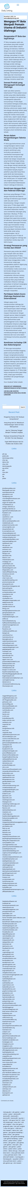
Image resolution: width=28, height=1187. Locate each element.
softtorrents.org (7, 1017)
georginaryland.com (8, 613)
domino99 (17, 1114)
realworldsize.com (8, 761)
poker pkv (5, 456)
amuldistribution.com (9, 958)
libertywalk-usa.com (8, 490)
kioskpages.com (7, 1042)
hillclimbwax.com (8, 875)
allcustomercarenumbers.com (11, 1005)
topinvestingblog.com (9, 541)
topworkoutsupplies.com (10, 928)
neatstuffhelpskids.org (9, 572)
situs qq (4, 460)
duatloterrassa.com (8, 1021)
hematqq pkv (7, 1159)
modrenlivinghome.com (10, 1076)
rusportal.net (6, 724)
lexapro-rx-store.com (9, 670)
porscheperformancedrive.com (12, 1026)
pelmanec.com (7, 702)
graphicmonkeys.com (9, 991)
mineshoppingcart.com (9, 926)
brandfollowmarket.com (10, 859)
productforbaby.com (8, 765)
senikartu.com (6, 722)
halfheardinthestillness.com (11, 623)
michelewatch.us (7, 504)
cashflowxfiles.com (8, 791)
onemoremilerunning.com (10, 785)
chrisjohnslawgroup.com (10, 1009)
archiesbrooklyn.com (9, 592)
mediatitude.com (7, 523)
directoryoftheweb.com (9, 706)
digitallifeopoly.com (8, 934)
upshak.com (6, 830)
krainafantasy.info (8, 718)
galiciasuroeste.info (8, 566)
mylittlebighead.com (9, 979)
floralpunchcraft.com (9, 806)
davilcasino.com (7, 946)
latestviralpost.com (8, 775)
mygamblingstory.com (9, 696)
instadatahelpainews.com (10, 1079)
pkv (3, 470)
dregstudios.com (7, 570)
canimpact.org (7, 653)
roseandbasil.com (8, 615)
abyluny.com (6, 1091)
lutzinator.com (6, 1030)
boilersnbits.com (7, 773)
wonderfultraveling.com (10, 580)
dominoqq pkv (7, 466)
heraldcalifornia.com (8, 989)
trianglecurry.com (8, 1044)
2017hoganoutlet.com (9, 700)
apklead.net (6, 1095)
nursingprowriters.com (9, 844)
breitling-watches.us (8, 509)
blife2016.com (6, 1034)
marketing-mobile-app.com (11, 804)
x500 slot (18, 1128)
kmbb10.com (6, 794)
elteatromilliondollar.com (10, 755)
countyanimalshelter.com (10, 863)
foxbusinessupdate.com (10, 818)
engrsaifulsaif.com (8, 970)
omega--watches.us (8, 507)
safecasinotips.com (8, 999)
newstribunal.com (8, 907)
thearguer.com (7, 802)
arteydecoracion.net (8, 606)
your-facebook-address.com (11, 1072)
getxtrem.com (6, 796)
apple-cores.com (7, 659)
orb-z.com (5, 767)
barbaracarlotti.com (8, 663)
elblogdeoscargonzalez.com (11, 600)
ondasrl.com (6, 1032)
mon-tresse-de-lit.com (9, 1062)
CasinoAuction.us (7, 637)
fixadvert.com (6, 513)
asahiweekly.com (7, 983)
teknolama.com (7, 763)
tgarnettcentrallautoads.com (11, 511)
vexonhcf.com (6, 519)
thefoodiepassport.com (9, 645)
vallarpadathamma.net (9, 759)
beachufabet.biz (7, 1060)
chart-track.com (7, 578)
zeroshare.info (6, 555)
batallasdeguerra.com (9, 568)
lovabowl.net (6, 903)
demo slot (5, 462)
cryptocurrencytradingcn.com (11, 853)
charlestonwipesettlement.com (12, 857)
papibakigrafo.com (8, 649)
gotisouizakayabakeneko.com (11, 743)
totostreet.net (6, 944)
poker (4, 478)
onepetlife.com (7, 1056)
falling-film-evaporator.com (11, 840)
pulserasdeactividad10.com (11, 661)
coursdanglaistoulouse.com (11, 498)
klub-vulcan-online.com (9, 1011)
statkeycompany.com (9, 537)
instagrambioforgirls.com (10, 789)
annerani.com (6, 549)
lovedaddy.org (6, 820)
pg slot (21, 1118)
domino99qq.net (7, 704)
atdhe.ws (5, 619)
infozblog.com (6, 596)
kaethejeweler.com (8, 1052)
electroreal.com (7, 920)
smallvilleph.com (7, 564)
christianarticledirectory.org (11, 684)
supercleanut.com (8, 985)
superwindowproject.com (10, 647)
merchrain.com (7, 1083)
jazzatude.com (6, 551)
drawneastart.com (8, 995)
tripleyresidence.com (9, 1015)
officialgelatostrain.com (9, 1050)
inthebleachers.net (8, 668)
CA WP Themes (21, 1183)
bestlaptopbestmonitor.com (11, 610)
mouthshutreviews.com (9, 930)
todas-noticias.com (8, 720)
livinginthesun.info (8, 728)
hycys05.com (6, 783)
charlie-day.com (7, 814)
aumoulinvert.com (8, 643)
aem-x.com (5, 950)
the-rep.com (6, 545)
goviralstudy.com (7, 655)
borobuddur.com (7, 960)
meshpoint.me (7, 745)
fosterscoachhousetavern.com (12, 769)
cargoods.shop (7, 732)
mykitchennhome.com (9, 641)
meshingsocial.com (8, 800)
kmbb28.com (6, 1085)
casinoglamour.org (8, 680)
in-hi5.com (5, 716)
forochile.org (6, 576)
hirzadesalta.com (7, 932)
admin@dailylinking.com (11, 18)
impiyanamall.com (8, 940)
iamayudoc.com (7, 977)
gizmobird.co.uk (7, 494)
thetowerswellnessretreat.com (12, 1048)
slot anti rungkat (19, 1126)
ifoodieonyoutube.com (9, 924)
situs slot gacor (17, 1124)
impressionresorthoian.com (11, 836)
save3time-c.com (7, 517)
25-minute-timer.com (9, 966)
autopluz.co (6, 515)
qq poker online (18, 1159)
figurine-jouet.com (8, 1070)
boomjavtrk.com (7, 1093)
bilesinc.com (6, 557)
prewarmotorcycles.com (10, 525)
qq (3, 476)
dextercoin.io (6, 682)
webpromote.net (7, 602)
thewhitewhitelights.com (10, 617)
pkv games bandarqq (15, 1132)
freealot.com (6, 981)
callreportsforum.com (9, 1087)
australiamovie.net (8, 492)
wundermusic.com (8, 962)
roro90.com (6, 712)
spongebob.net (7, 747)
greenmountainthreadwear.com (12, 847)
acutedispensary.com (9, 849)
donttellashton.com (8, 708)
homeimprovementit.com (10, 905)
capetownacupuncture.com (11, 734)
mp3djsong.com (7, 496)
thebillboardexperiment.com (11, 1058)
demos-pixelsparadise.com (10, 521)
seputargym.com (7, 938)
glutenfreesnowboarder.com (11, 1036)
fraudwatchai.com (8, 948)
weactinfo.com (7, 798)
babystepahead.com (8, 869)
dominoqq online (7, 458)
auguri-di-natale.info (8, 502)
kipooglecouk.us (7, 639)
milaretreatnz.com (8, 560)
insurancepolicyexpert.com (11, 535)
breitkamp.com (7, 1013)
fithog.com (5, 608)
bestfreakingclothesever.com (11, 838)
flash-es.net (6, 828)
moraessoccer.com (8, 574)
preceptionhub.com (8, 911)
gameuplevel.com (8, 954)
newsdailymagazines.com (10, 909)
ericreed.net (6, 627)
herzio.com (5, 714)
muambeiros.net (7, 594)
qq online (5, 468)
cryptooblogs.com (8, 952)
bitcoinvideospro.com (9, 736)
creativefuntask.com (8, 968)
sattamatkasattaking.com (10, 1054)
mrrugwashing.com (8, 824)
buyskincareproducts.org (10, 672)
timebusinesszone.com (9, 883)
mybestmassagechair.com (10, 625)
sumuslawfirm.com (8, 842)
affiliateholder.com (8, 891)
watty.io (4, 726)
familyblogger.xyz (7, 1007)
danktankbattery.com (9, 810)
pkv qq (4, 454)
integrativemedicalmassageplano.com (14, 822)
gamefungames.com (8, 964)
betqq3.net (5, 633)
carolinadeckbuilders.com (10, 539)
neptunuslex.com (7, 500)
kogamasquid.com (8, 676)
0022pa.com (6, 553)
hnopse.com (6, 877)
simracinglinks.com (8, 527)
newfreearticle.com (8, 777)
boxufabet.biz (6, 1066)
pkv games (16, 1112)
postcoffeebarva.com (9, 753)
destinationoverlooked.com (11, 871)
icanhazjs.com (6, 651)
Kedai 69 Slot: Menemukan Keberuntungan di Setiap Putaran (15, 387)
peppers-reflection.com (9, 885)
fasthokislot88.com (8, 997)
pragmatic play (8, 1126)
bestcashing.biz (7, 588)
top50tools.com (7, 543)
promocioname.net (8, 582)
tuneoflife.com (7, 887)
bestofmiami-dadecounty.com (11, 922)
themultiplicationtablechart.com (12, 678)
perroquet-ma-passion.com (11, 1074)
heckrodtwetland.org (9, 621)
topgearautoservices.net (10, 1068)
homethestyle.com (8, 956)
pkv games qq (7, 1163)
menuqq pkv (7, 1112)
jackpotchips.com (8, 1001)
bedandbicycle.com (8, 987)
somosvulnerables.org (9, 1019)
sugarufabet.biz (7, 1064)
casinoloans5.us (7, 635)
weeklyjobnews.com (8, 861)
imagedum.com (7, 1046)
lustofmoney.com (7, 881)
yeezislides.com (7, 913)
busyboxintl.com (7, 749)
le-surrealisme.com (8, 531)
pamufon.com (6, 1023)
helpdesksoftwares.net (9, 901)
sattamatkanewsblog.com (10, 851)
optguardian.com (7, 942)
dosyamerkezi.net (8, 529)
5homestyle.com (7, 686)
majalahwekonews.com (9, 698)
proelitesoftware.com (9, 1003)
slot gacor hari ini (14, 1120)
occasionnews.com (8, 879)
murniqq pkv (19, 1157)
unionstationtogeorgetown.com (12, 975)
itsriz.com (5, 730)
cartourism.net (7, 657)
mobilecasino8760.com (9, 631)
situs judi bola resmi (17, 1153)
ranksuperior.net (7, 867)
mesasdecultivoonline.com (10, 771)
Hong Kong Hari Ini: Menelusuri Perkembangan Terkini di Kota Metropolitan (14, 425)
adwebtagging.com (8, 865)
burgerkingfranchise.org (10, 757)
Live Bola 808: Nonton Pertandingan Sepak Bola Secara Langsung (15, 393)
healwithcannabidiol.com (10, 1040)
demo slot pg (13, 1151)
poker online (7, 1134)
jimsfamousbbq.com (8, 488)
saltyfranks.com (7, 547)
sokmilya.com (6, 1089)
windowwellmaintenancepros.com (13, 889)
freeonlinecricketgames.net (11, 586)
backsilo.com (6, 832)
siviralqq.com (6, 834)
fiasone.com (6, 808)
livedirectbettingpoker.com (10, 816)
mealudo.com (6, 812)
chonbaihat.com (7, 598)
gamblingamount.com (9, 873)
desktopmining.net (8, 665)
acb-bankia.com (7, 826)
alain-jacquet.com (8, 741)
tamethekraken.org (8, 1028)
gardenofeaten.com (8, 781)
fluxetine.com (6, 629)
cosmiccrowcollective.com (10, 738)
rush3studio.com (7, 710)
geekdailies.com (7, 1081)
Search (4, 405)
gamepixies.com (7, 993)
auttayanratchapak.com (9, 751)
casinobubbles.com (8, 936)
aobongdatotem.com (9, 915)
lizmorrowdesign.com (9, 1038)
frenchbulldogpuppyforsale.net (12, 674)
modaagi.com (6, 562)
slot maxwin (7, 1130)
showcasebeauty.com (9, 533)
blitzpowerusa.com (8, 779)
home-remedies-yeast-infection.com (13, 917)
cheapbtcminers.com (9, 973)
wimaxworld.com (7, 584)
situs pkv (5, 472)
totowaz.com (6, 855)
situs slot (5, 464)
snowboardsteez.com (9, 787)
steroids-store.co (7, 604)
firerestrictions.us (8, 590)
